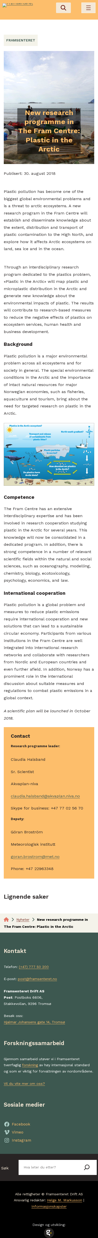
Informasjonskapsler (49, 1206)
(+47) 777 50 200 (34, 967)
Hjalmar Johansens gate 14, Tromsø (34, 1022)
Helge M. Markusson (64, 1200)
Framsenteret (20, 40)
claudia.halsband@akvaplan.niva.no (45, 796)
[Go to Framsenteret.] (6, 920)
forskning (30, 1065)
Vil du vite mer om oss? (24, 1084)
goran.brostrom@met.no (35, 856)
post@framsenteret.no (37, 979)
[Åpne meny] (88, 8)
